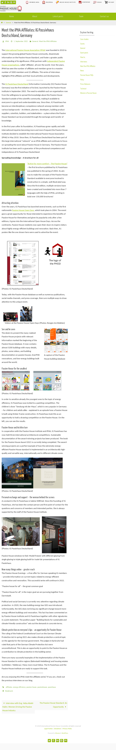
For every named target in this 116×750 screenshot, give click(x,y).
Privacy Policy (67, 727)
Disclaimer (57, 727)
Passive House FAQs (86, 75)
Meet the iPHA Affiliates (48, 41)
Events (82, 44)
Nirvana (57, 731)
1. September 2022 (21, 41)
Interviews (83, 62)
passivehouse (42, 686)
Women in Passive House (88, 93)
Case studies (84, 39)
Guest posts (84, 53)
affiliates (9, 686)
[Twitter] (2, 2)
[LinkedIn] (8, 2)
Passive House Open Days (23, 210)
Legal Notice (48, 727)
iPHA (7, 41)
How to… (83, 57)
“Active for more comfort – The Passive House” (47, 163)
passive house (31, 686)
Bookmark (9, 690)
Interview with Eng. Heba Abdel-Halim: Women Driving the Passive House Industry (18, 705)
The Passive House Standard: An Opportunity (53, 703)
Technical (83, 89)
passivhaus (52, 686)
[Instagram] (11, 2)
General (8, 23)
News (82, 71)
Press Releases (85, 84)
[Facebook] (5, 2)
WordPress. (65, 731)
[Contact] (14, 2)
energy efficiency (19, 686)
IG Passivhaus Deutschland (16, 83)
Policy (82, 80)
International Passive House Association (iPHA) (25, 50)
